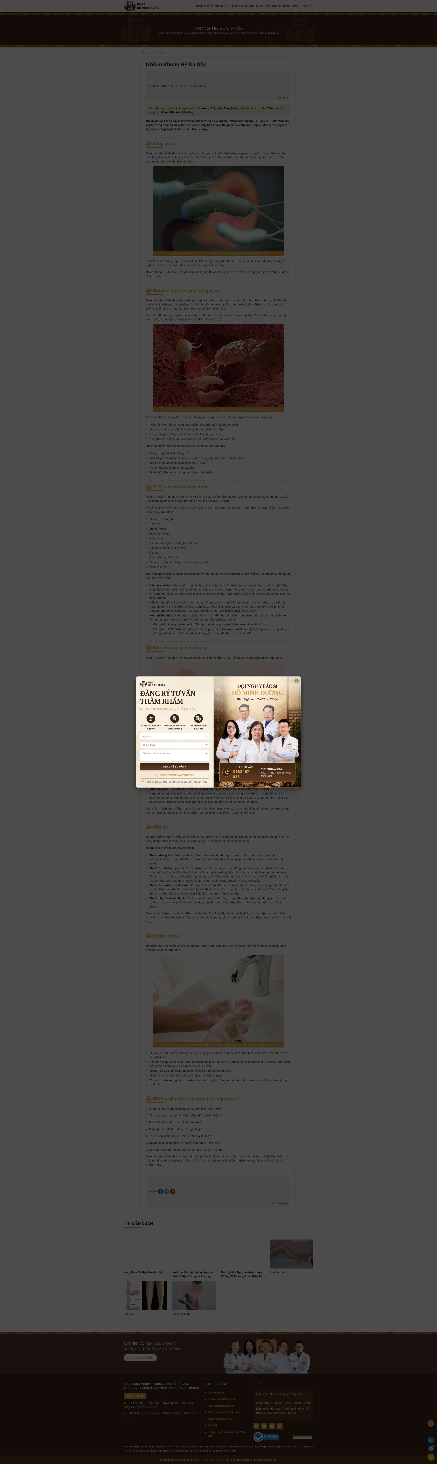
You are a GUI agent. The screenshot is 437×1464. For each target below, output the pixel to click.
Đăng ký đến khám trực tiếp (177, 775)
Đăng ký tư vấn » (174, 766)
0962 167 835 (241, 774)
